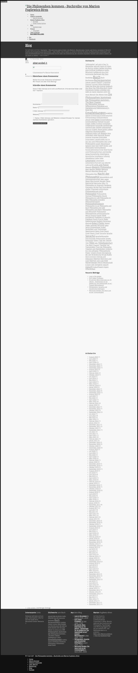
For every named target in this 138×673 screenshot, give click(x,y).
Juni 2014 (92, 565)
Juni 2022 (92, 416)
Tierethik (103, 245)
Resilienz (100, 221)
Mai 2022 (92, 417)
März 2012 (92, 599)
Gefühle (98, 127)
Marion (47, 72)
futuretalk (99, 126)
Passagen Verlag (91, 187)
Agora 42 (103, 66)
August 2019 (93, 471)
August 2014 (93, 563)
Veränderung (96, 255)
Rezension (107, 221)
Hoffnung (88, 133)
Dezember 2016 (94, 521)
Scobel (103, 227)
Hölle (95, 135)
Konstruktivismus (92, 150)
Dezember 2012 (94, 590)
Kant (93, 146)
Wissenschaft (108, 263)
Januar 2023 (93, 405)
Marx (87, 169)
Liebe (97, 158)
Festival (100, 122)
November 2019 (94, 465)
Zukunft (106, 265)
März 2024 (92, 384)
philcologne (103, 189)
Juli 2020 (92, 451)
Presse (32, 29)
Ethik (92, 120)
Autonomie (89, 74)
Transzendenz (90, 247)
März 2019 (92, 480)
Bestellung (32, 666)
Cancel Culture (90, 82)
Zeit (92, 265)
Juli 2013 (92, 581)
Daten (110, 88)
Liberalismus (89, 158)
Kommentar (37, 104)
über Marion (33, 664)
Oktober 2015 (93, 544)
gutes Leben (107, 129)
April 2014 (92, 569)
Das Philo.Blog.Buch (100, 88)
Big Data (105, 74)
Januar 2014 (93, 572)
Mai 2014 (92, 567)
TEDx (91, 243)
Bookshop (89, 78)
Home (32, 14)
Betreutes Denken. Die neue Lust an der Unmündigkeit (100, 291)
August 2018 (93, 492)
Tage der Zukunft (105, 241)
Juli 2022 (92, 414)
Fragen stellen (90, 124)
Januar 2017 (93, 519)
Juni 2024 (92, 378)
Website (35, 114)
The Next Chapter (92, 245)
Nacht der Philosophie (97, 175)
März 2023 (92, 401)
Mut (95, 174)
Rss (30, 37)
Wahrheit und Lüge (96, 261)
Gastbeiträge (37, 27)
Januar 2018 (93, 503)
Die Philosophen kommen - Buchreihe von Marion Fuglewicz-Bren (57, 656)
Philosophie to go (92, 206)
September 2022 (94, 412)
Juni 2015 (92, 551)
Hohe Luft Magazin (100, 133)
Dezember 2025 (94, 364)
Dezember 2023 (94, 389)
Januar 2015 (93, 558)
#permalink (55, 72)
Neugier (103, 181)
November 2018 (94, 487)
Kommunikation (100, 148)
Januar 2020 (93, 462)
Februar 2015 (93, 556)
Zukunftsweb (98, 267)
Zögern (106, 267)
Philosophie (90, 193)
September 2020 (94, 448)
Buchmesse (89, 80)
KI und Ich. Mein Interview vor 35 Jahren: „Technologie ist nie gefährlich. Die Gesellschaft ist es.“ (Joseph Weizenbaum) (100, 282)
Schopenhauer (95, 227)
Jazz (86, 142)
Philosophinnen (91, 214)
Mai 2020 (92, 455)
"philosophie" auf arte (93, 64)
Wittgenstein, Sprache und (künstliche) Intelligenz (98, 288)
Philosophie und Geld (97, 208)
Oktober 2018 (93, 489)
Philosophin (101, 212)
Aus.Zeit (105, 72)
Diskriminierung (102, 108)
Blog (31, 25)
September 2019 (94, 469)
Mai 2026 (92, 360)
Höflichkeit (89, 135)
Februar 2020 (93, 460)
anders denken (99, 68)
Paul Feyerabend (105, 187)
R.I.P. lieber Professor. (96, 278)
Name (35, 107)
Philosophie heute (99, 196)
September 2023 (94, 392)
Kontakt (4, 2)
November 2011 (94, 604)
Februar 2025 (93, 373)
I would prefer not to (102, 139)
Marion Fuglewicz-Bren (37, 20)
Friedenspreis (90, 126)
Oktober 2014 (93, 560)
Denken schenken (100, 90)
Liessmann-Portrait (93, 163)
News (108, 181)
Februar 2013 (93, 586)
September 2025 (94, 368)
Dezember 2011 (94, 602)
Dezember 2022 (94, 407)
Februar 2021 (93, 439)
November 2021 (94, 426)
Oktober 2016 (93, 524)
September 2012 (94, 594)
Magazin (88, 167)
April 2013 (92, 585)
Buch (96, 77)
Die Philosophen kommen (98, 96)
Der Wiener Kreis (102, 95)
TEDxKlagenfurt (105, 243)
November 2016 (94, 522)
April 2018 (92, 497)
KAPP (101, 146)
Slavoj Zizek (99, 231)
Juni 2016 (92, 529)
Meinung (104, 169)
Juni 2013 (92, 583)
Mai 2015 (92, 553)
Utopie (93, 253)
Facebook (32, 39)
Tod (107, 245)
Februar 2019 (93, 481)
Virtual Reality (106, 255)
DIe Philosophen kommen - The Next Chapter (97, 101)
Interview (95, 137)
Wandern (94, 263)
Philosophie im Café (92, 198)
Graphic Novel (97, 130)
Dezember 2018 (94, 485)
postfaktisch (89, 217)
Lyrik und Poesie (101, 165)
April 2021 (92, 435)
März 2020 (92, 458)
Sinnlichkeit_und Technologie (95, 229)
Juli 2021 (92, 432)
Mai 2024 (92, 380)
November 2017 (94, 505)
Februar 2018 (93, 501)
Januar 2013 (93, 588)
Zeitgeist (98, 265)
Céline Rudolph (104, 84)
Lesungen (36, 30)
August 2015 (93, 547)
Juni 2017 (92, 510)
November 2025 (94, 366)
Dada (87, 86)
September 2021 (94, 430)
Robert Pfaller (98, 223)
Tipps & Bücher (35, 32)
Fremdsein (106, 124)
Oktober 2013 (93, 578)
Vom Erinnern (91, 257)
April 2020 (92, 457)
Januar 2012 (93, 601)
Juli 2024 (92, 376)
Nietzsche (89, 183)
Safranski (93, 225)
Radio (106, 219)
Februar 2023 (93, 403)
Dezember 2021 (94, 425)
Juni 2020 (92, 453)
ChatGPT (99, 82)
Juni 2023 (92, 396)
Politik (104, 215)
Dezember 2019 (94, 464)
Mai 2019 (92, 476)
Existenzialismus (91, 122)
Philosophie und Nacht (93, 210)
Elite (91, 110)
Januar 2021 (93, 441)
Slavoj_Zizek (94, 233)
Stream (108, 239)
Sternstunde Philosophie (95, 239)
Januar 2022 (93, 423)
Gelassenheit (106, 127)
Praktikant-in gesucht (102, 217)
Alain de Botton (57, 616)
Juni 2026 (92, 359)
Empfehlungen (95, 113)
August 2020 (93, 449)
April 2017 (92, 513)
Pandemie (107, 185)
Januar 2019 (93, 483)
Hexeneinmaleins (99, 132)
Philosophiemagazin (92, 202)
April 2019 (92, 478)
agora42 (97, 66)
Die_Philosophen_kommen (94, 104)
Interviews (89, 139)
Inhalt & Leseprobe (36, 16)
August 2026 (93, 357)
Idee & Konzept (38, 18)
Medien (92, 169)
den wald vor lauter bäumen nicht (97, 91)
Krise (101, 150)
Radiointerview (90, 221)
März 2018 (92, 499)
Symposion (89, 241)
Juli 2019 (92, 473)
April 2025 (92, 371)
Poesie (93, 215)
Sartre (87, 227)
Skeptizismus (90, 231)
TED (87, 243)
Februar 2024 (93, 385)
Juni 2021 (92, 433)
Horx (109, 133)
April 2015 (92, 554)
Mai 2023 (92, 398)
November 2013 (94, 576)
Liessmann (90, 160)
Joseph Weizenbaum (102, 144)
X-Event (88, 265)
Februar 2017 (93, 517)
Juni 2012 (92, 595)
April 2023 (92, 400)
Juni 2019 (92, 474)
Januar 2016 (93, 538)
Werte (100, 263)
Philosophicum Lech (94, 191)
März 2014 (92, 570)
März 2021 (92, 437)
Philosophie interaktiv (97, 200)
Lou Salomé (105, 163)
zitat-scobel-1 (40, 63)
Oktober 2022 (93, 410)
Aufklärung (97, 72)
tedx (96, 243)
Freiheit (99, 124)
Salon (107, 225)
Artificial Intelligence (96, 70)
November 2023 (94, 391)
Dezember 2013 (94, 574)
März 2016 (92, 535)
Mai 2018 (92, 496)
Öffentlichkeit (90, 269)
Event (97, 119)
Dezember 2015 (94, 540)
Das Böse (93, 86)
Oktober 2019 (93, 467)
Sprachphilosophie (102, 236)
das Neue (89, 88)
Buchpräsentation (102, 80)
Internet (88, 137)
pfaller (88, 189)
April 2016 (92, 533)
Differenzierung (91, 106)
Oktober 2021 (93, 428)
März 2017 (92, 515)
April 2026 (92, 362)
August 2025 (93, 369)
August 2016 (93, 528)
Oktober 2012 (93, 592)
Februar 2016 (93, 537)
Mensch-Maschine (91, 171)
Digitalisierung (102, 106)
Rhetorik (88, 223)
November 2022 (94, 408)
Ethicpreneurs (90, 117)
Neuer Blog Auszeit (92, 181)
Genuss (88, 129)
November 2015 (94, 542)
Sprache (103, 233)
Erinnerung (95, 115)
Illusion (107, 135)
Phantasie (95, 189)
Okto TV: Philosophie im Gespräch (96, 184)
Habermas (89, 132)
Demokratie (89, 90)
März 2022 (92, 419)
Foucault (106, 122)
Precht (95, 219)
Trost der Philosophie (103, 247)
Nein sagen (105, 179)
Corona (94, 84)
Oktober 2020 (93, 446)
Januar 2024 (93, 387)
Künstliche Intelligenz (99, 154)
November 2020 (94, 444)
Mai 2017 (92, 512)
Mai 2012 (92, 597)
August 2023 (93, 394)
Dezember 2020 (94, 442)
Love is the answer (95, 276)
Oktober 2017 (93, 506)
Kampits (88, 146)
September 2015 (94, 545)
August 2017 (93, 508)
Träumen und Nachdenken (95, 249)
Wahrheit (97, 259)
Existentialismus (106, 120)
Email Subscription (39, 23)
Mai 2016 (92, 531)
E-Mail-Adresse (38, 111)
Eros (110, 115)
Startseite (44, 50)
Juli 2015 (92, 549)
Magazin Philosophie (101, 167)
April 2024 (92, 382)
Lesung (107, 156)
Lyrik (87, 165)
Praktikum (89, 219)
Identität (101, 135)
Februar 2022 (93, 421)
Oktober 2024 (93, 375)
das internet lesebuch (104, 86)
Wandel (88, 263)
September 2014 (94, 562)
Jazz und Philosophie (96, 142)
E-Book (59, 637)
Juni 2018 (92, 494)
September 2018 (94, 490)
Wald (106, 261)
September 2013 (94, 579)
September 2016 (94, 526)
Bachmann (98, 74)
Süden (96, 241)
